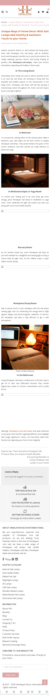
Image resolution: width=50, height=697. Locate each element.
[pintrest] (38, 11)
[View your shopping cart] (47, 12)
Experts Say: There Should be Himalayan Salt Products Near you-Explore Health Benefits (21, 452)
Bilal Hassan (23, 43)
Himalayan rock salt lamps (20, 431)
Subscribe (10, 675)
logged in (21, 476)
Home (4, 22)
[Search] (7, 12)
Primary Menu (2, 12)
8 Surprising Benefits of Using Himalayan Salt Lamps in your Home (38, 460)
